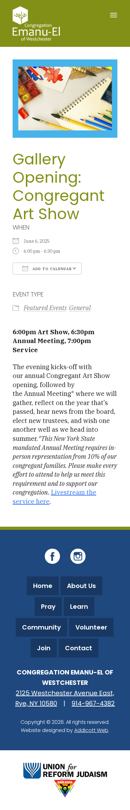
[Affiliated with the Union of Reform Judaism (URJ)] (65, 770)
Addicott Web (91, 730)
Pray (48, 606)
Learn (79, 606)
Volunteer (91, 627)
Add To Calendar (51, 269)
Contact (78, 648)
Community (41, 627)
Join (43, 648)
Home (42, 585)
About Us (81, 585)
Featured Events (45, 307)
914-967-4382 (93, 703)
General (80, 307)
